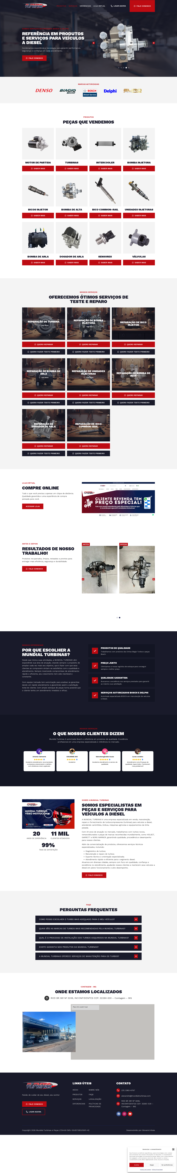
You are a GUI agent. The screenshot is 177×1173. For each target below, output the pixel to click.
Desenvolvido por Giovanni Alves (140, 1130)
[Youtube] (130, 1114)
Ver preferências (167, 1165)
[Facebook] (118, 1114)
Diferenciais (85, 6)
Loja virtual (99, 6)
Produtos (61, 6)
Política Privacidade (157, 1169)
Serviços (73, 6)
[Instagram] (124, 1114)
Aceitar (136, 1165)
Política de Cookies (145, 1169)
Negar (152, 1165)
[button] (173, 1149)
